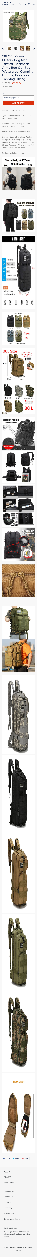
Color (5, 94)
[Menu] (33, 3)
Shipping (7, 1202)
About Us (8, 1177)
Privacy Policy (9, 1213)
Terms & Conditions (12, 1219)
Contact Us (8, 1196)
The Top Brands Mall (9, 3)
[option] (9, 48)
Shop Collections (10, 1182)
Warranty (8, 1208)
